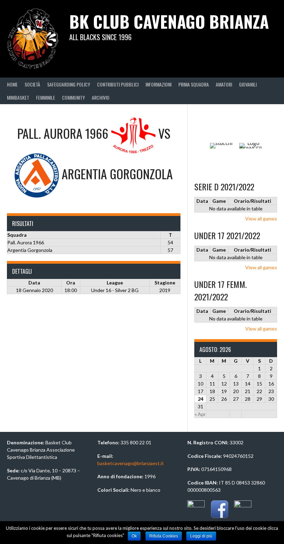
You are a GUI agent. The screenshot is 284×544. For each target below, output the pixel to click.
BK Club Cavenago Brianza (169, 21)
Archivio (100, 97)
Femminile (45, 97)
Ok (134, 536)
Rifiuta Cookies (163, 536)
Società (32, 84)
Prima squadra (193, 84)
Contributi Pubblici (118, 84)
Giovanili (248, 84)
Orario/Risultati (252, 201)
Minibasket (18, 97)
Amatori (224, 84)
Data (202, 201)
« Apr (200, 414)
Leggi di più (201, 536)
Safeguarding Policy (68, 84)
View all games (261, 218)
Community (73, 97)
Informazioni (158, 84)
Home (12, 84)
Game (219, 201)
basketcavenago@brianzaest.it (130, 463)
